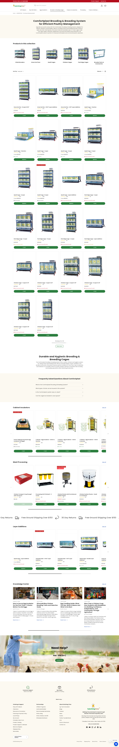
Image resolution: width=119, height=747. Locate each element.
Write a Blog (39, 713)
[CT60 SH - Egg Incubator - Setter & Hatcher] (45, 424)
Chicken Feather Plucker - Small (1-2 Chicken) (88, 494)
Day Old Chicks (33, 10)
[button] (105, 5)
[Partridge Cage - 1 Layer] (95, 178)
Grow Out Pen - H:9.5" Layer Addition (47, 107)
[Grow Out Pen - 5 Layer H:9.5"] (24, 90)
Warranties (16, 731)
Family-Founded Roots (65, 718)
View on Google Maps (93, 724)
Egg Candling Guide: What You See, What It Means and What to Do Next (70, 605)
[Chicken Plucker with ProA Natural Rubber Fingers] (67, 478)
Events (61, 715)
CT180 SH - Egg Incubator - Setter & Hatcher (89, 440)
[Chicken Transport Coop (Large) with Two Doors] (23, 478)
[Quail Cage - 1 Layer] (48, 134)
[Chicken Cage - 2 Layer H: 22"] (95, 266)
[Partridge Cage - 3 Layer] (48, 222)
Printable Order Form (18, 720)
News (61, 713)
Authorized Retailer (41, 709)
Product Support (95, 1)
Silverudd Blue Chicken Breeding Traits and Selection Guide (47, 605)
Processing (83, 10)
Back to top (59, 699)
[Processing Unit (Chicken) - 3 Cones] (45, 478)
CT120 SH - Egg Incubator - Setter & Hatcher (67, 440)
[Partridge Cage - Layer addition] (95, 222)
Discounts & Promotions (19, 711)
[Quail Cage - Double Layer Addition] (89, 543)
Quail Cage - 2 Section (20, 151)
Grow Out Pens (35, 62)
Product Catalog (17, 722)
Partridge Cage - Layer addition (93, 239)
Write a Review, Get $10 (42, 715)
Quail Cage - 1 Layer (42, 151)
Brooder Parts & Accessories (99, 63)
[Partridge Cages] (83, 53)
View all (104, 407)
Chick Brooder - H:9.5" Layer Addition (43, 559)
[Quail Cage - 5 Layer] (48, 178)
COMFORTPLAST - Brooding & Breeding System (25, 13)
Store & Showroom (64, 722)
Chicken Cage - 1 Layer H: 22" (45, 283)
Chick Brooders (20, 62)
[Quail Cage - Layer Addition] (71, 178)
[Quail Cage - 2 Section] (24, 134)
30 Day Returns (51, 517)
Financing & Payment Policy (20, 713)
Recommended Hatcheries (43, 711)
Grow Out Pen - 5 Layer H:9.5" (21, 107)
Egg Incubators (43, 10)
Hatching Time (19, 741)
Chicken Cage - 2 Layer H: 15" (68, 283)
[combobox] (63, 5)
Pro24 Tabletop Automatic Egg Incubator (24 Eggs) (22, 440)
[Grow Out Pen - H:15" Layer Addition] (71, 90)
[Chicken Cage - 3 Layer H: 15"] (24, 310)
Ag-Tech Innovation (65, 707)
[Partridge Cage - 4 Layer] (71, 222)
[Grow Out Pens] (36, 53)
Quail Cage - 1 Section (90, 107)
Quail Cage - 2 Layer (66, 151)
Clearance (15, 709)
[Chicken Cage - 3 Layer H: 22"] (48, 310)
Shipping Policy (17, 729)
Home (14, 13)
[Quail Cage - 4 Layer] (24, 178)
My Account (16, 718)
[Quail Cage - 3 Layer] (95, 134)
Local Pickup (16, 715)
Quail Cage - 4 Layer (19, 195)
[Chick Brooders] (20, 53)
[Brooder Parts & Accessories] (99, 53)
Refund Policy (94, 741)
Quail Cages (51, 62)
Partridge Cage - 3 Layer (44, 239)
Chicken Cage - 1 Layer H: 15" (21, 283)
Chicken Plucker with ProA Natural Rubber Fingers (67, 494)
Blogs (61, 709)
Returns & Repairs (17, 727)
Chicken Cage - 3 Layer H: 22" (45, 326)
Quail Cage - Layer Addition (68, 195)
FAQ (61, 720)
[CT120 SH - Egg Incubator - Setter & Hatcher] (67, 424)
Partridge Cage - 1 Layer (91, 195)
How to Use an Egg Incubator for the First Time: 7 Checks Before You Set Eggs (23, 605)
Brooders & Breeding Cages (57, 10)
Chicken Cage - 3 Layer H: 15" (21, 326)
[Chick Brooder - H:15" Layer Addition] (67, 543)
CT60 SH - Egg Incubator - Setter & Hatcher (45, 440)
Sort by (15, 71)
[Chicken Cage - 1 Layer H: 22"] (48, 266)
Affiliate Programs (41, 707)
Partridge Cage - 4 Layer (67, 239)
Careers (62, 711)
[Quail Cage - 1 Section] (95, 90)
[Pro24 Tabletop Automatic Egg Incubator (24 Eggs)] (23, 424)
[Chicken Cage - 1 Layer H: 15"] (24, 266)
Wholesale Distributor (41, 718)
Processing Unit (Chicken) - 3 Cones (44, 494)
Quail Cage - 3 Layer (89, 151)
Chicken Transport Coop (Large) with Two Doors (23, 494)
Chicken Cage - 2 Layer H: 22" (92, 283)
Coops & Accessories (72, 10)
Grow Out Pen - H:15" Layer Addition (70, 107)
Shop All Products (17, 707)
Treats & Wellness (93, 10)
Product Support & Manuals (20, 724)
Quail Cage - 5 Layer (42, 195)
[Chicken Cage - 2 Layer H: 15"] (71, 266)
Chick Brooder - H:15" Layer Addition (65, 559)
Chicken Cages (67, 62)
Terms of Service (102, 741)
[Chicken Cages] (67, 53)
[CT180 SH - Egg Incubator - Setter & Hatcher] (89, 424)
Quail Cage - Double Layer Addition (87, 559)
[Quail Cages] (52, 53)
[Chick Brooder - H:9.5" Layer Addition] (45, 543)
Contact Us (103, 1)
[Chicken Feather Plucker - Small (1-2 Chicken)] (89, 478)
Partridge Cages (83, 62)
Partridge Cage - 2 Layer (20, 239)
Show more (59, 346)
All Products (23, 10)
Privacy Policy (79, 741)
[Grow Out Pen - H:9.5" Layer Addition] (48, 90)
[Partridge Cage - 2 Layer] (24, 222)
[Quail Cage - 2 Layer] (71, 134)
